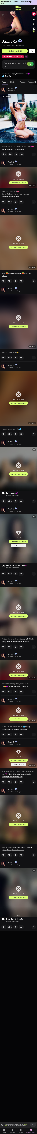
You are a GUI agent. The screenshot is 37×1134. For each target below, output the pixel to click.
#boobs (14, 850)
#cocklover (10, 641)
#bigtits (23, 847)
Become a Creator (31, 1132)
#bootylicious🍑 (18, 273)
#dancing (5, 777)
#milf (15, 149)
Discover (12, 1132)
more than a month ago (14, 164)
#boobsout (20, 850)
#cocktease (18, 641)
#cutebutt (12, 196)
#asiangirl (10, 149)
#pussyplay (13, 729)
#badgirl (18, 686)
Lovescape (15, 2)
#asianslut (26, 194)
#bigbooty (25, 686)
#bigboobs (20, 149)
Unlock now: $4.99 (18, 546)
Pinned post (11, 90)
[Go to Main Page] (18, 8)
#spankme (12, 686)
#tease (10, 777)
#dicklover (26, 641)
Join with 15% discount (18, 183)
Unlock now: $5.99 (18, 764)
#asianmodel (18, 194)
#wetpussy (5, 729)
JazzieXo (11, 88)
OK (33, 1125)
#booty (10, 273)
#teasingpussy (18, 777)
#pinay (4, 149)
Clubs (4, 1132)
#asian (29, 774)
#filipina (4, 276)
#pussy (27, 726)
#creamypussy (22, 729)
